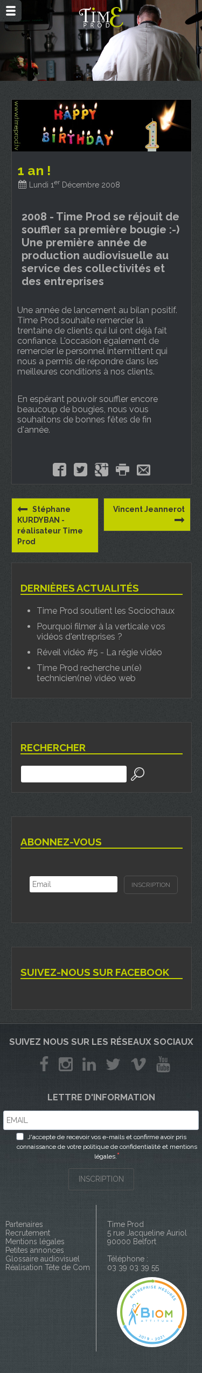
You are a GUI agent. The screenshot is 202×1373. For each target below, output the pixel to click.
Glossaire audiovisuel (42, 1258)
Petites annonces (34, 1250)
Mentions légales (35, 1241)
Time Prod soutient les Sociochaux (106, 611)
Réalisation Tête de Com (47, 1267)
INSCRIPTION (101, 1179)
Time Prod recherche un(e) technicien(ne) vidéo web (89, 673)
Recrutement (27, 1233)
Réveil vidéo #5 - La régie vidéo (99, 652)
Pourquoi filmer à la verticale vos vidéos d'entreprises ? (101, 631)
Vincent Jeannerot (149, 509)
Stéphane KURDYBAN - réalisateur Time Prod (50, 525)
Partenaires (24, 1224)
